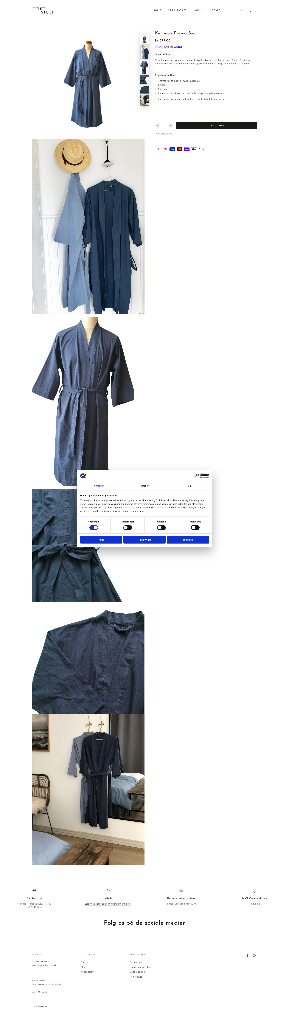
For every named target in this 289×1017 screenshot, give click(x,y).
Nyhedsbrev (87, 971)
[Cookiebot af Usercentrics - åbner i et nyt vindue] (196, 475)
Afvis (101, 539)
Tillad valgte (144, 539)
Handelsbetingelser (140, 967)
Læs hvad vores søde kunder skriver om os (108, 903)
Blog (83, 967)
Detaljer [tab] (144, 485)
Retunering (136, 962)
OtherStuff (42, 1006)
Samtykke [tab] (99, 485)
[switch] (127, 527)
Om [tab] (189, 485)
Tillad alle (188, 539)
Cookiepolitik (137, 971)
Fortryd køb (136, 976)
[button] (242, 10)
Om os (84, 962)
